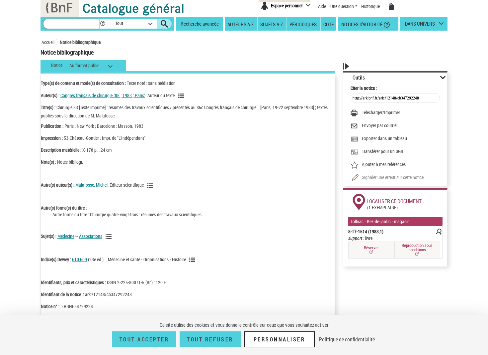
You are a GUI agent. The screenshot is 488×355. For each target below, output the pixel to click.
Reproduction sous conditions (417, 247)
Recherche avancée (200, 23)
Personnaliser (279, 339)
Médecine (65, 236)
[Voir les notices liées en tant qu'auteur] (182, 96)
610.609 (79, 259)
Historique (371, 6)
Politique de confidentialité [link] (347, 339)
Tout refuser (210, 339)
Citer (364, 88)
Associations (90, 236)
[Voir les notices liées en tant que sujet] (110, 237)
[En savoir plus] (438, 233)
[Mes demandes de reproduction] (391, 7)
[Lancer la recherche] (164, 24)
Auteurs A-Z (240, 24)
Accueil (47, 42)
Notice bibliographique (80, 42)
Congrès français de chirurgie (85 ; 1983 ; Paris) (102, 95)
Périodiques (303, 24)
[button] (103, 24)
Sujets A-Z (271, 24)
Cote (328, 24)
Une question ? (344, 6)
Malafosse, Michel (91, 185)
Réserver (371, 248)
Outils (359, 77)
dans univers (420, 25)
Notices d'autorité (361, 24)
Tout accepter (144, 339)
